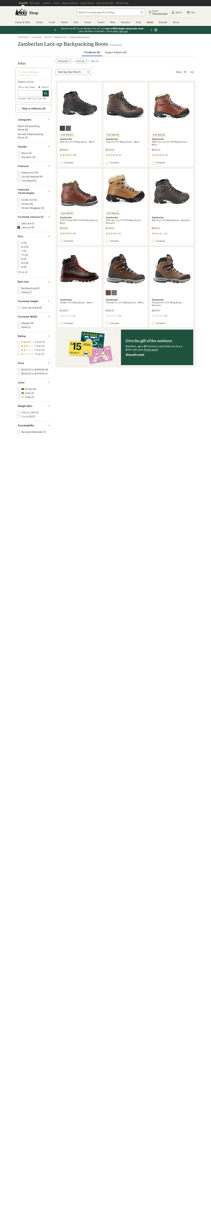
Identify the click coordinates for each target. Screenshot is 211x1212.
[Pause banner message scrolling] (155, 30)
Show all (22, 271)
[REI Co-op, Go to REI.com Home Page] (21, 12)
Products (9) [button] (92, 52)
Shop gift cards (135, 354)
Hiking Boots (60, 37)
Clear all (94, 61)
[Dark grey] (62, 128)
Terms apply (151, 349)
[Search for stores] (46, 93)
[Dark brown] (68, 128)
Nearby (45, 87)
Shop (33, 12)
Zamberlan (23, 37)
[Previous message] (55, 30)
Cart (193, 12)
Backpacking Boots (79, 37)
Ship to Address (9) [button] (33, 108)
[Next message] (151, 30)
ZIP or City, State (26, 87)
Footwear (36, 37)
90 (192, 71)
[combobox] (110, 12)
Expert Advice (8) (116, 52)
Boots (48, 37)
